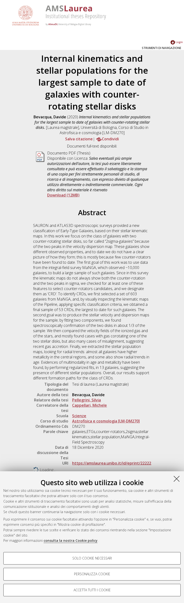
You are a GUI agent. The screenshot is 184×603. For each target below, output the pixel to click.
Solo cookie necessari (92, 558)
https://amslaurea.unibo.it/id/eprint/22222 (111, 463)
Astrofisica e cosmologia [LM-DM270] (106, 421)
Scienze (79, 415)
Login (179, 42)
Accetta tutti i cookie (92, 590)
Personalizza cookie (92, 574)
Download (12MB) (63, 195)
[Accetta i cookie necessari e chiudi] (176, 478)
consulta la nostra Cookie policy (71, 540)
